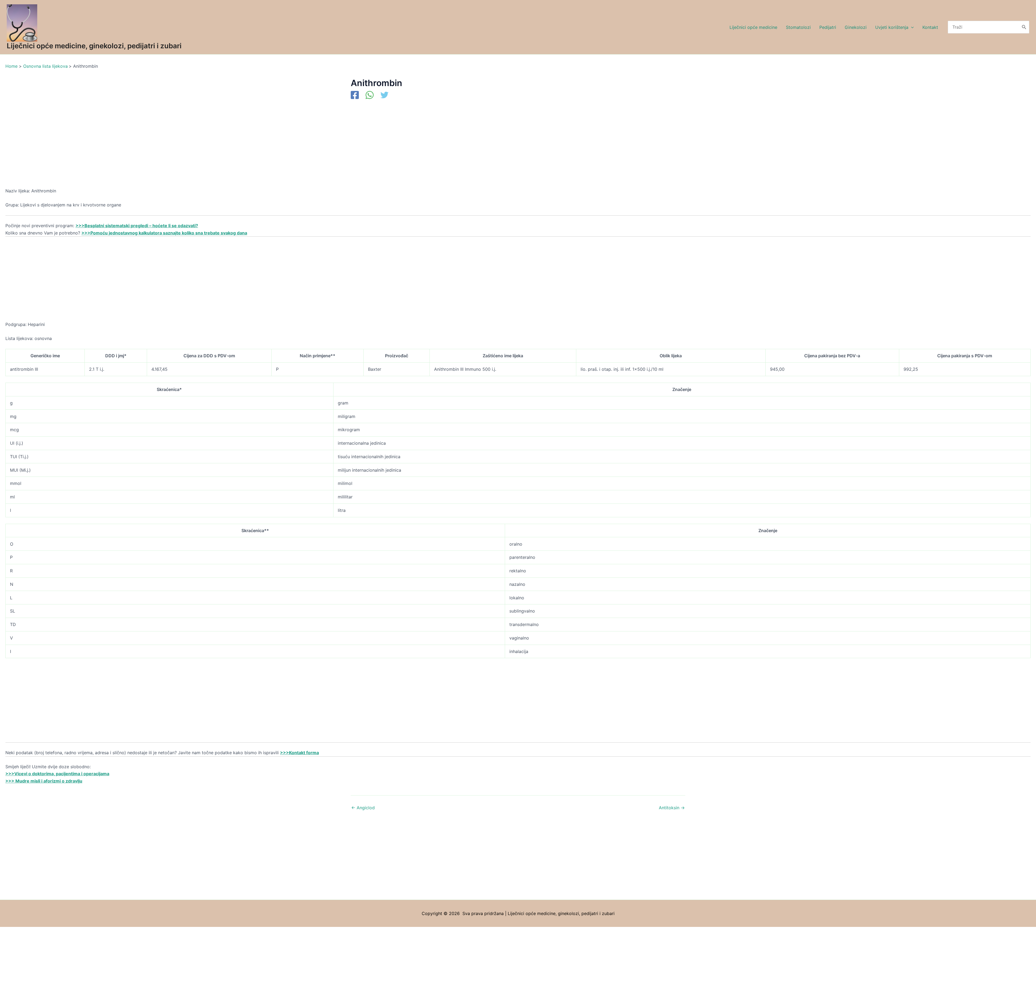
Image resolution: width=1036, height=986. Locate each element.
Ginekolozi (856, 27)
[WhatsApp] (370, 95)
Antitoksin (672, 807)
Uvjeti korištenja (891, 27)
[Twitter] (384, 95)
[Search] (1024, 27)
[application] (911, 27)
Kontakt (930, 27)
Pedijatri (827, 27)
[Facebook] (355, 95)
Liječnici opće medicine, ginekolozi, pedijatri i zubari (94, 46)
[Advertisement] (167, 147)
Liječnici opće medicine (753, 27)
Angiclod (363, 807)
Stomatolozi (798, 27)
